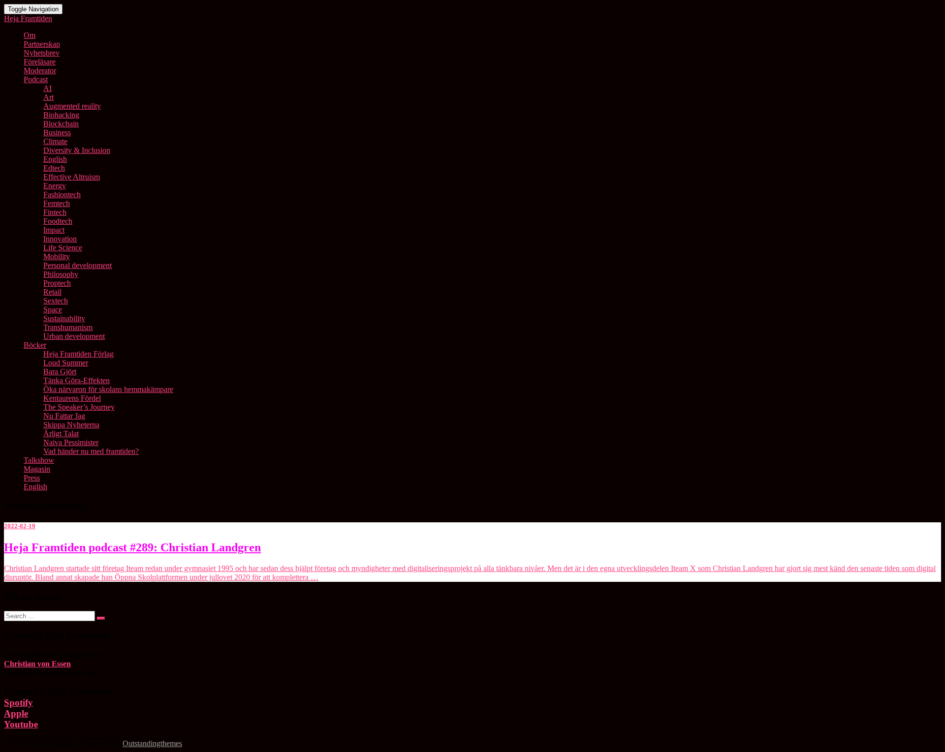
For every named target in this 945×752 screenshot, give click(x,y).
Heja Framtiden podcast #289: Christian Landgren (132, 547)
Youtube (21, 724)
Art (48, 97)
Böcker (35, 345)
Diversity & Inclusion (76, 150)
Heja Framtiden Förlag (78, 354)
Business (57, 132)
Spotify (18, 702)
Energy (54, 185)
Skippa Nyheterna (71, 425)
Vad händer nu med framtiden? (91, 451)
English (55, 159)
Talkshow (39, 460)
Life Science (62, 247)
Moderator (40, 70)
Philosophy (60, 274)
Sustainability (64, 318)
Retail (52, 292)
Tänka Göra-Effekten (76, 380)
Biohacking (61, 115)
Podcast (36, 79)
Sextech (55, 301)
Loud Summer (65, 363)
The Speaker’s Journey (79, 407)
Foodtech (57, 221)
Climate (55, 141)
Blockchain (61, 124)
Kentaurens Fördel (72, 398)
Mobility (56, 256)
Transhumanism (68, 327)
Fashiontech (62, 194)
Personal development (77, 265)
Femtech (56, 203)
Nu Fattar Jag (64, 416)
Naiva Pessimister (70, 442)
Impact (53, 230)
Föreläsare (40, 62)
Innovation (60, 239)
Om (29, 35)
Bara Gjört (59, 371)
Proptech (57, 283)
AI (47, 88)
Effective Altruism (71, 177)
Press (32, 478)
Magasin (37, 469)
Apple (16, 713)
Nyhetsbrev (42, 53)
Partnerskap (42, 44)
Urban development (74, 336)
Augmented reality (72, 106)
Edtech (54, 168)
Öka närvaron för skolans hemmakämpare (108, 389)
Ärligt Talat (61, 433)
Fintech (54, 212)
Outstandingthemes (152, 743)
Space (52, 309)
